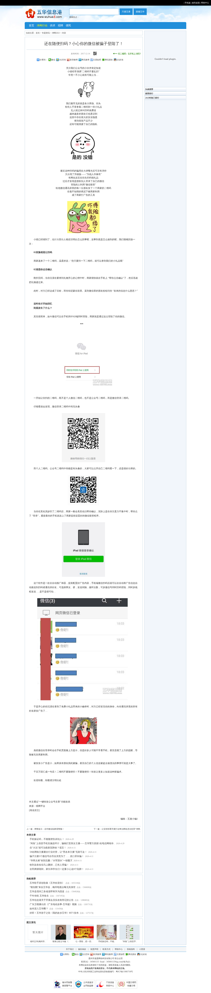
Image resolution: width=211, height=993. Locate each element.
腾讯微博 (85, 60)
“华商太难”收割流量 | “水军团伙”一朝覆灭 (51, 860)
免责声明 (94, 949)
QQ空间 (62, 60)
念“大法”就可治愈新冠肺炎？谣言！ (48, 847)
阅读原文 (34, 810)
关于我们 (70, 949)
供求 (52, 25)
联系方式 (106, 949)
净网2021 (56, 33)
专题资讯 (46, 33)
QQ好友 (120, 60)
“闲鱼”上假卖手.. (129, 941)
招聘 (60, 25)
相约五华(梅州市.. (38, 941)
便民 (68, 25)
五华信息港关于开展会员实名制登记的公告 (52, 900)
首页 (31, 25)
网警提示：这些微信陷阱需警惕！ (49, 829)
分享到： (43, 60)
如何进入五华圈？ (39, 908)
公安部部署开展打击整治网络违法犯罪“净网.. (121, 829)
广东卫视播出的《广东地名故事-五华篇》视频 (53, 904)
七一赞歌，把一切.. (83, 941)
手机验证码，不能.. (106, 941)
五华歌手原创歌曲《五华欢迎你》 (47, 883)
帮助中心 (205, 3)
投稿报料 (131, 949)
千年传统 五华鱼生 (39, 896)
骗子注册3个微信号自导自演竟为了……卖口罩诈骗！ (57, 856)
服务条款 (82, 949)
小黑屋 (142, 949)
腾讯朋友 (109, 60)
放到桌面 (196, 3)
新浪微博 (74, 60)
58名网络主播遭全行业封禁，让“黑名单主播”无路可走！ (58, 852)
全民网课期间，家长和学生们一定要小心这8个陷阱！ (57, 869)
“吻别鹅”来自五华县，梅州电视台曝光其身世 (52, 887)
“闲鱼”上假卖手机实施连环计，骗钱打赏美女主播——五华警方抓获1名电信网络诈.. (72, 843)
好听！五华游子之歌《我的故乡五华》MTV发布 (54, 913)
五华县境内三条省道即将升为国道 (47, 891)
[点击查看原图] (83, 96)
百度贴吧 (97, 60)
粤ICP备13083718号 (124, 971)
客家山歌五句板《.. (60, 941)
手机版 (188, 3)
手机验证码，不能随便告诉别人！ (47, 839)
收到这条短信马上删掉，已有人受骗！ (49, 865)
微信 (53, 60)
